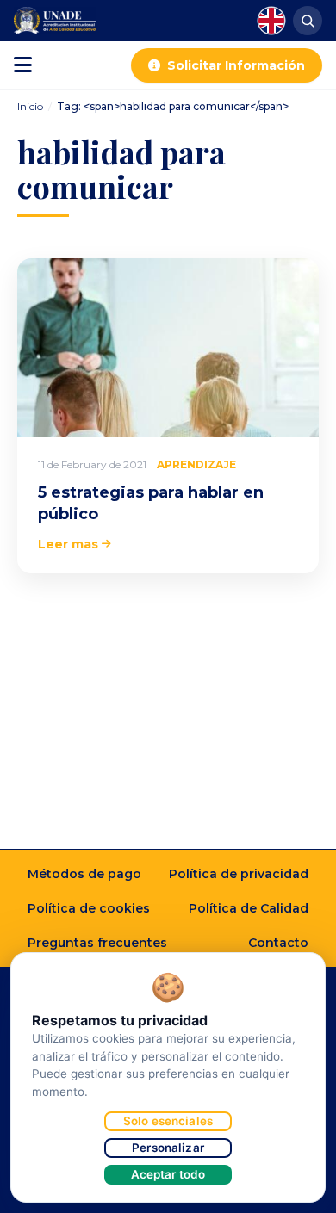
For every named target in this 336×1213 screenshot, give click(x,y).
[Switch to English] (271, 21)
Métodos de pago (84, 874)
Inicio (30, 106)
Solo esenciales (168, 1121)
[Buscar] (307, 20)
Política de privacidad (238, 874)
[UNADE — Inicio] (55, 20)
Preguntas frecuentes (97, 942)
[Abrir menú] (23, 65)
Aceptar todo (168, 1174)
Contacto (278, 942)
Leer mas (68, 544)
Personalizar (168, 1147)
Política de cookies (89, 908)
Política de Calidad (248, 908)
